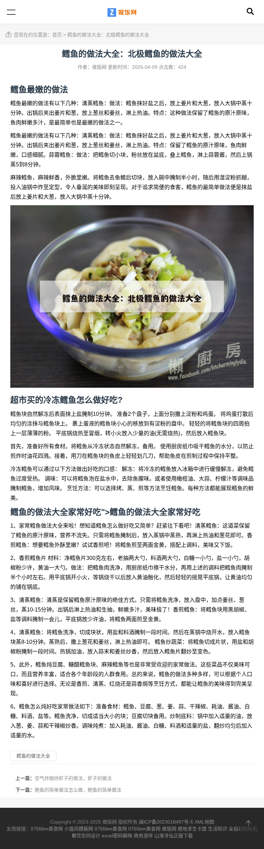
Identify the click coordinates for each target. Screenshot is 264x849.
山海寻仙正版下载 (173, 835)
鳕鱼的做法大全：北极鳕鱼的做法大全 (108, 34)
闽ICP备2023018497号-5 (166, 822)
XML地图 (204, 822)
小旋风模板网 (78, 828)
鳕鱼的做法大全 (138, 512)
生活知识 (217, 828)
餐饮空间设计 (86, 835)
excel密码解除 (117, 835)
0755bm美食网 (47, 828)
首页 (57, 34)
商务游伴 (143, 835)
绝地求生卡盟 (192, 828)
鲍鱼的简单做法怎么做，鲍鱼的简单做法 (78, 790)
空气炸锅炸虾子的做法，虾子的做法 (73, 778)
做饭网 (169, 828)
